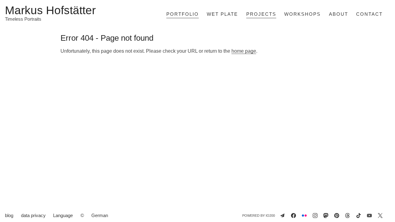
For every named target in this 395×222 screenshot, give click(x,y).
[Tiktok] (358, 215)
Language (63, 215)
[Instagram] (315, 215)
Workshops (302, 14)
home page (243, 51)
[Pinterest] (336, 215)
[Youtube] (369, 215)
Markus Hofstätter (50, 10)
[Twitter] (380, 215)
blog (9, 215)
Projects (261, 14)
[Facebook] (293, 215)
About (338, 14)
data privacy (33, 215)
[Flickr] (304, 215)
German (99, 215)
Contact (369, 14)
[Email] (282, 215)
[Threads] (347, 215)
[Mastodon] (325, 215)
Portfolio (182, 14)
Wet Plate (222, 14)
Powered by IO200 (258, 215)
